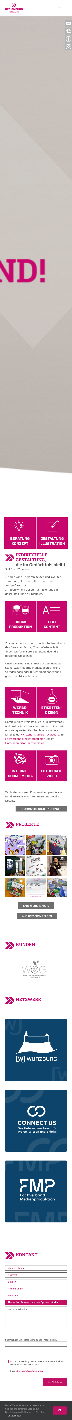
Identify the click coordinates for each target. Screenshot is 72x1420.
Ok (60, 1410)
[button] (15, 845)
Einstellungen (15, 1415)
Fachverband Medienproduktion (25, 738)
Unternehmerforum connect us (24, 743)
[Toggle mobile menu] (60, 9)
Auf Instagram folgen (37, 916)
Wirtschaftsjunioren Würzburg (40, 734)
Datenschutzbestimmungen (30, 1371)
